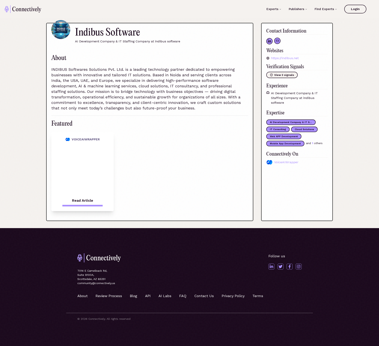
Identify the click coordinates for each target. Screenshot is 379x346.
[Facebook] (290, 267)
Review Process (109, 296)
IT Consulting (278, 129)
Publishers (296, 9)
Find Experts (324, 9)
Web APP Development (284, 136)
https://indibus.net (285, 58)
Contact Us (204, 296)
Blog (133, 296)
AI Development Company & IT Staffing (293, 122)
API (148, 296)
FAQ (182, 296)
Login (355, 9)
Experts (272, 9)
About (82, 296)
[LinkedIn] (271, 267)
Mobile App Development (285, 143)
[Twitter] (280, 267)
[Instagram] (299, 267)
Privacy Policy (233, 296)
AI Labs (165, 296)
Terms (257, 296)
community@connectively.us (96, 283)
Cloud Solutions (304, 129)
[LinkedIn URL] (269, 41)
